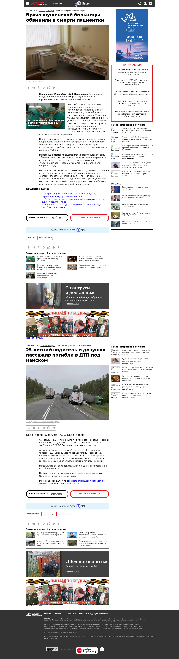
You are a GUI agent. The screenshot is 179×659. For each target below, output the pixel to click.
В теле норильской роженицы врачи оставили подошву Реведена (49, 259)
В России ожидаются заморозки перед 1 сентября (134, 205)
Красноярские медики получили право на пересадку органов (92, 266)
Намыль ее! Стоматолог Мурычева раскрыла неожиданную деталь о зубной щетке (136, 387)
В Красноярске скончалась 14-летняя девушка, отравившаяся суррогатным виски (69, 195)
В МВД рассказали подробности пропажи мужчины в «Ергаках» (50, 534)
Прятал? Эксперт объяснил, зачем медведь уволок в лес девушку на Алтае (136, 173)
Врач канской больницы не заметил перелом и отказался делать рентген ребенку (91, 259)
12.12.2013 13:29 (31, 11)
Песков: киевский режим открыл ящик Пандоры (134, 188)
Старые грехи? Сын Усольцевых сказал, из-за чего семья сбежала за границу (137, 139)
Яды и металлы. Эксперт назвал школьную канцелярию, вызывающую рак (135, 361)
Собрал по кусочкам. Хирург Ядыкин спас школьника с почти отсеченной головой (137, 369)
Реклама (59, 614)
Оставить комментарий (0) (89, 494)
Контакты (48, 614)
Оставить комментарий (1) (89, 218)
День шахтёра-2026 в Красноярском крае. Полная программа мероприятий (132, 82)
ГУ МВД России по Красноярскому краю (42, 422)
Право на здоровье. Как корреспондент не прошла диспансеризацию (48, 275)
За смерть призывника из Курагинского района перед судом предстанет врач (49, 267)
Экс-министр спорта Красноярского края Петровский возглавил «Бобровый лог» (132, 114)
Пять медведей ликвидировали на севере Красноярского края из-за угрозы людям (93, 543)
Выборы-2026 (71, 614)
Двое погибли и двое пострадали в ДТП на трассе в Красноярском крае (132, 93)
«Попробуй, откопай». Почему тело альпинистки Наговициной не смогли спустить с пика (136, 165)
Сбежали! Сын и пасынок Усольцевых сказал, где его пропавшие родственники (137, 156)
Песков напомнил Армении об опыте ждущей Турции (136, 222)
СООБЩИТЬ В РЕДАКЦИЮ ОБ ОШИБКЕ (93, 614)
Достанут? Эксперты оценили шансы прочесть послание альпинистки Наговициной (137, 148)
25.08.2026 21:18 (32, 346)
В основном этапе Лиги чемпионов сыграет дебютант (135, 214)
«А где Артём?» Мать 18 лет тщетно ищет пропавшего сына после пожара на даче (136, 395)
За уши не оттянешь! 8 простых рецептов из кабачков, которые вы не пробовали (137, 378)
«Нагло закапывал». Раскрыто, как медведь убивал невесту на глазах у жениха (137, 352)
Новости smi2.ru (35, 338)
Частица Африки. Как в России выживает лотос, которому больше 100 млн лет (136, 130)
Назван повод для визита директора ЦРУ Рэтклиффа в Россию (136, 196)
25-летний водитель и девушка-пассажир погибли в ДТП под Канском (131, 103)
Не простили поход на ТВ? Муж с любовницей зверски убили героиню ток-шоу (132, 72)
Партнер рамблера (67, 649)
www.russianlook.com (35, 81)
